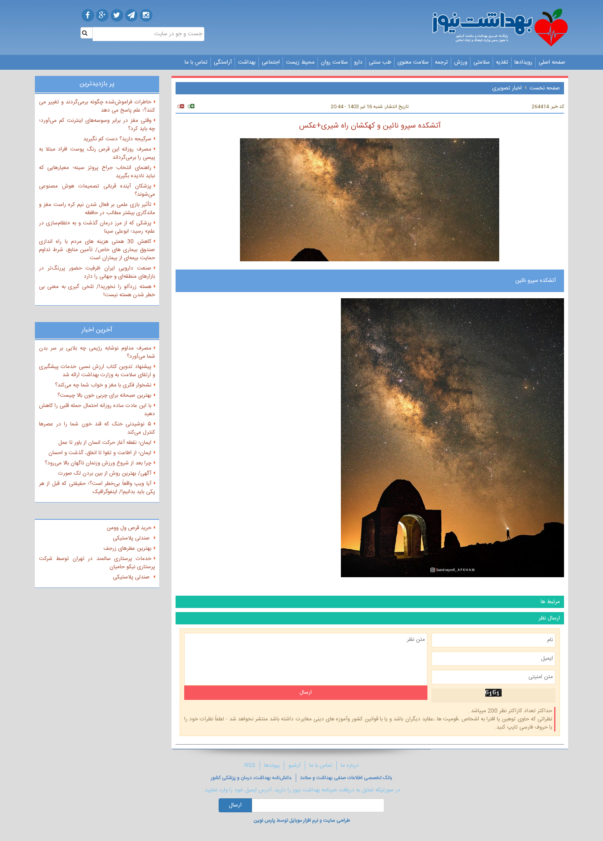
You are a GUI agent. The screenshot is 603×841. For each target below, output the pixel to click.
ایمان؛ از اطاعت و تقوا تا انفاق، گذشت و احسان (99, 452)
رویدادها (523, 62)
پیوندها (272, 765)
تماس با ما (196, 62)
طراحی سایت (336, 820)
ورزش (460, 62)
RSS (250, 765)
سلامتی (481, 62)
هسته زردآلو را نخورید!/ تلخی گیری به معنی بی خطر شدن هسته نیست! (97, 290)
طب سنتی (380, 62)
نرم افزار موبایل (303, 820)
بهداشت (247, 62)
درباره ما (350, 765)
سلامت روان (334, 62)
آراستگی (223, 62)
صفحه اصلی (552, 62)
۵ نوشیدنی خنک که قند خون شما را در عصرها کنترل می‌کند (97, 428)
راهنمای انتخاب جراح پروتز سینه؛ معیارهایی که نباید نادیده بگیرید (97, 172)
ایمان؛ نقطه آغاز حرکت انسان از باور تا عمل (104, 442)
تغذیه (502, 62)
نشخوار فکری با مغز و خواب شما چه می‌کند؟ (103, 385)
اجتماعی (271, 62)
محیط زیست (300, 62)
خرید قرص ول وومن (129, 527)
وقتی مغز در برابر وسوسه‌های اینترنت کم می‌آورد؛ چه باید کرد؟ (97, 124)
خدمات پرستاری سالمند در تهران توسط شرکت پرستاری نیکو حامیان (97, 562)
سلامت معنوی (413, 62)
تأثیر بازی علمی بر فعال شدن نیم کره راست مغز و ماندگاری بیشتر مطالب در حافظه (97, 208)
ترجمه (441, 62)
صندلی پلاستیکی (132, 538)
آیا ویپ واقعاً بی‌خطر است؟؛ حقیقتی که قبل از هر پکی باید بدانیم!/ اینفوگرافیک (97, 487)
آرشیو (294, 765)
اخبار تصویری (507, 88)
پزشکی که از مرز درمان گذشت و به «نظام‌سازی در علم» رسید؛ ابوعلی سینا (97, 227)
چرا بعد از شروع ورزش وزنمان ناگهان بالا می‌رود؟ (98, 463)
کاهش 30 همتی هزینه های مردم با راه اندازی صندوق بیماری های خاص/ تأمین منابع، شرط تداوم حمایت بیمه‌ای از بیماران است (97, 250)
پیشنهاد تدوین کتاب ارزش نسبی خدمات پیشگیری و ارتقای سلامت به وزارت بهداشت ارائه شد (97, 370)
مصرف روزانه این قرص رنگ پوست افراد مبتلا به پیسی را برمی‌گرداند (97, 153)
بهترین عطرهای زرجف (127, 548)
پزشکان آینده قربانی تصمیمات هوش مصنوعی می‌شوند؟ (97, 190)
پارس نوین (264, 820)
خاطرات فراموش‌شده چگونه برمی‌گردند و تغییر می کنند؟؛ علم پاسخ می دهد (97, 106)
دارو (358, 62)
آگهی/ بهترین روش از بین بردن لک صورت (104, 473)
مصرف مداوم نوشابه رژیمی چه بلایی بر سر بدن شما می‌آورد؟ (97, 352)
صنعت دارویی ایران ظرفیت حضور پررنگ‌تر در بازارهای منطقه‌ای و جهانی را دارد (97, 272)
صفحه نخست (545, 88)
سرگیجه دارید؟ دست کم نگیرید (117, 139)
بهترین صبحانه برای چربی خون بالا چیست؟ (104, 395)
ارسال (235, 805)
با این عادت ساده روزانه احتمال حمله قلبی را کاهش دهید (97, 409)
